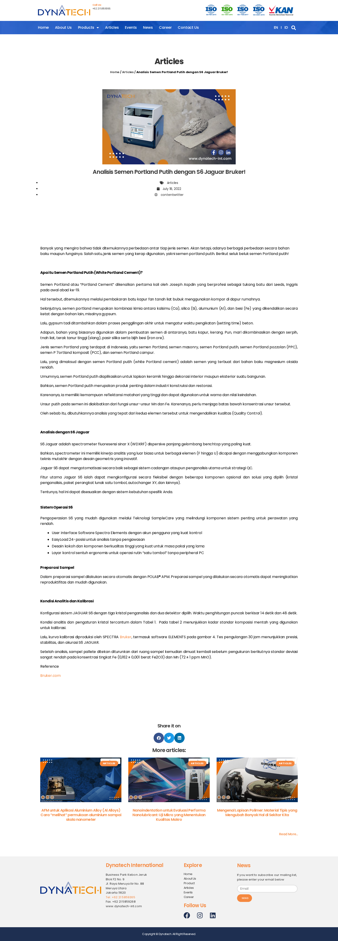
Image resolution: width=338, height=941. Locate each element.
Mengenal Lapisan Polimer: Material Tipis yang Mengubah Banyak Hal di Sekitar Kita (257, 813)
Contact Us (188, 27)
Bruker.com (50, 675)
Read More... (288, 834)
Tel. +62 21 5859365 (120, 897)
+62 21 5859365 (101, 8)
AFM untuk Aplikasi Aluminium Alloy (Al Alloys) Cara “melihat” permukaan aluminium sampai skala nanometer (80, 815)
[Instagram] (199, 915)
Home (43, 27)
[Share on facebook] (159, 738)
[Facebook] (186, 915)
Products (86, 27)
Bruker (126, 637)
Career (165, 27)
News (148, 27)
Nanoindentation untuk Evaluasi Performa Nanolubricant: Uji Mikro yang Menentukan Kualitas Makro (168, 815)
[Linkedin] (212, 915)
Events (131, 27)
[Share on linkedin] (179, 738)
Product (189, 883)
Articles (112, 27)
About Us (63, 27)
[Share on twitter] (169, 738)
